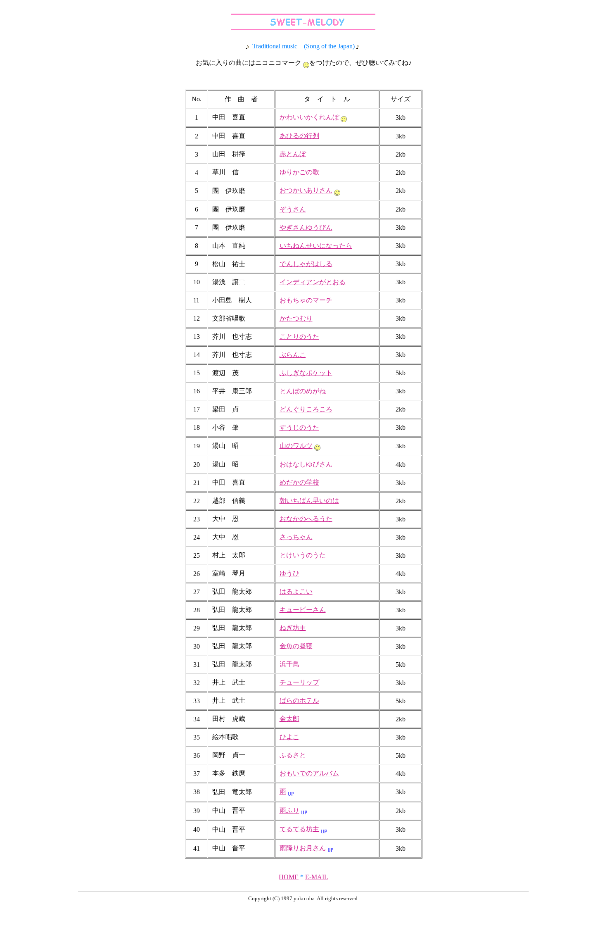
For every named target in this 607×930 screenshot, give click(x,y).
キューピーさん (303, 609)
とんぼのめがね (303, 391)
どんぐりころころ (306, 409)
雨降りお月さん (303, 848)
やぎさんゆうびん (306, 227)
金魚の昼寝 (296, 645)
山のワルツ (296, 445)
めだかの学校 (299, 482)
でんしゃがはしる (306, 263)
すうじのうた (299, 427)
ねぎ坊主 (293, 627)
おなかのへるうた (306, 518)
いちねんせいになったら (316, 245)
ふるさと (293, 755)
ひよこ (289, 736)
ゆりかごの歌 (299, 172)
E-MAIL (316, 876)
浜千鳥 (289, 664)
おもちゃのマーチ (306, 300)
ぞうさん (293, 209)
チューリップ (299, 682)
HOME (289, 876)
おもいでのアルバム (309, 773)
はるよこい (296, 591)
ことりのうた (299, 336)
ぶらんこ (293, 354)
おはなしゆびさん (306, 464)
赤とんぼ (293, 153)
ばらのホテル (299, 700)
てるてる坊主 (299, 828)
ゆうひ (289, 573)
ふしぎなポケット (306, 372)
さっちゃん (296, 536)
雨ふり (289, 810)
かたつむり (296, 318)
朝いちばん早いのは (309, 500)
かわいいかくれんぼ (309, 117)
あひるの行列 (299, 135)
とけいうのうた (303, 555)
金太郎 (289, 718)
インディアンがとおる (313, 281)
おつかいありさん (306, 190)
